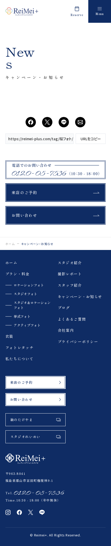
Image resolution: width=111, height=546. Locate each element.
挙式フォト (22, 316)
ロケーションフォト (29, 285)
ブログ (64, 307)
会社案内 (66, 330)
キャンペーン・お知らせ (80, 296)
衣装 (9, 336)
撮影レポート (70, 273)
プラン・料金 (17, 273)
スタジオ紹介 (70, 262)
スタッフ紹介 (70, 285)
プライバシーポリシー (78, 341)
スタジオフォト (25, 294)
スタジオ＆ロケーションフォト (32, 305)
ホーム (10, 244)
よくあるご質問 (72, 319)
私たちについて (19, 358)
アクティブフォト (27, 325)
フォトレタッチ (19, 347)
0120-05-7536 (38, 493)
